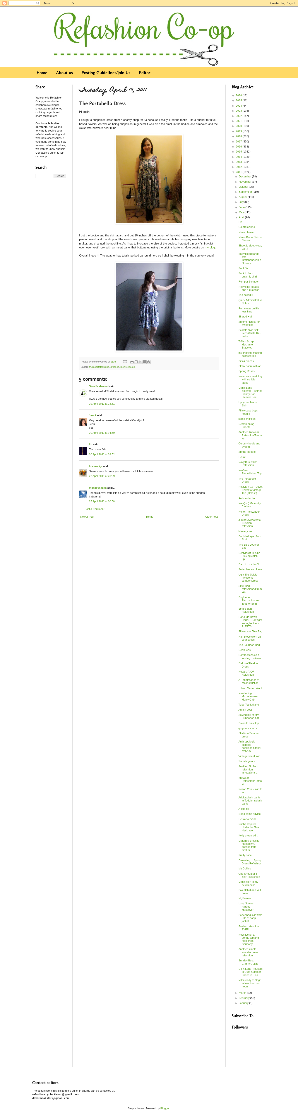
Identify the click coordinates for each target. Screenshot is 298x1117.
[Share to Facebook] (144, 362)
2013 (239, 161)
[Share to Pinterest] (148, 362)
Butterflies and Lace (250, 569)
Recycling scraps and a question (248, 288)
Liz (90, 444)
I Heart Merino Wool (250, 688)
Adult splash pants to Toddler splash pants (250, 800)
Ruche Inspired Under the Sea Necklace (248, 827)
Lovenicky (95, 466)
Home (42, 72)
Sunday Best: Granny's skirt (248, 962)
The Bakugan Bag (249, 645)
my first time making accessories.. (250, 354)
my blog (210, 247)
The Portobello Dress (247, 480)
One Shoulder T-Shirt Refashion (249, 875)
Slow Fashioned (98, 386)
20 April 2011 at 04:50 (102, 432)
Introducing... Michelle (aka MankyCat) (248, 696)
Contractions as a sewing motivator (250, 657)
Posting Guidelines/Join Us (106, 72)
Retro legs (244, 650)
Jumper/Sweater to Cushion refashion (249, 523)
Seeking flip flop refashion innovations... (247, 769)
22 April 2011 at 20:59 (102, 476)
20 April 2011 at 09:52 (102, 454)
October (244, 186)
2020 (239, 126)
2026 (239, 95)
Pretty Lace (245, 855)
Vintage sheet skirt (249, 756)
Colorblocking (246, 227)
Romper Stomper (248, 281)
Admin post (245, 709)
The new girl (245, 295)
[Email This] (132, 362)
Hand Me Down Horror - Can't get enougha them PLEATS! (250, 622)
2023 (239, 110)
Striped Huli (245, 316)
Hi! (240, 222)
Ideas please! (246, 232)
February (244, 998)
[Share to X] (140, 362)
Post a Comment (94, 509)
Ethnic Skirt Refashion (246, 610)
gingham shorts (247, 728)
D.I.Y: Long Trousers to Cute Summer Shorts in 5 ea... (250, 972)
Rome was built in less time (249, 310)
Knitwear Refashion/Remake (250, 781)
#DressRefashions (99, 367)
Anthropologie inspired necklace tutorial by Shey (249, 746)
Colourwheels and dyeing (249, 445)
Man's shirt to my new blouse (248, 883)
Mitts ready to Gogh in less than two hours (249, 983)
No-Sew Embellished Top (250, 472)
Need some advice (249, 813)
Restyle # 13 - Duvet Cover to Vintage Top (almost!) (250, 490)
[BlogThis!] (136, 362)
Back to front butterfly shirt (247, 275)
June (242, 207)
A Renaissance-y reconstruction (248, 681)
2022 (239, 116)
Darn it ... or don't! (248, 564)
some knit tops (246, 418)
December (245, 176)
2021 (239, 121)
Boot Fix (243, 268)
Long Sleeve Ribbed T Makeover (245, 906)
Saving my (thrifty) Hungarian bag (249, 716)
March (243, 992)
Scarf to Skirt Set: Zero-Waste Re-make (249, 333)
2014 (239, 156)
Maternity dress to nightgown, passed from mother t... (248, 845)
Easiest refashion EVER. (248, 928)
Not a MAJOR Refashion (246, 673)
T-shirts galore (246, 761)
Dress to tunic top (248, 723)
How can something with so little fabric (250, 379)
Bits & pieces (246, 361)
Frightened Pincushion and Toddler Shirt (249, 600)
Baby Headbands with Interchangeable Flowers (249, 258)
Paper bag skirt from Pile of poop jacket (250, 918)
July (241, 202)
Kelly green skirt (247, 835)
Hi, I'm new (244, 898)
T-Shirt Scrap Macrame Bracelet (246, 344)
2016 (239, 146)
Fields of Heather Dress (248, 665)
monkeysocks (127, 367)
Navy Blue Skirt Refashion (247, 464)
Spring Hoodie (247, 451)
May (242, 212)
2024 (239, 105)
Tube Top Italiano (248, 704)
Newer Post (87, 516)
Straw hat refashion (249, 366)
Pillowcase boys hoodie (248, 412)
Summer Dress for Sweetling (249, 323)
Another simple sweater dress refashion (248, 952)
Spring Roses (246, 371)
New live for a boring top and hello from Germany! (248, 939)
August (243, 197)
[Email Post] (125, 361)
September (246, 191)
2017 (239, 141)
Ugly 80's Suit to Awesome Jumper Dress (248, 578)
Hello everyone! (247, 819)
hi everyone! (245, 531)
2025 (239, 100)
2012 (239, 166)
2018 (239, 136)
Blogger (165, 1108)
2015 (239, 151)
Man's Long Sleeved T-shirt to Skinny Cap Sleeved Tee (250, 392)
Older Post (211, 516)
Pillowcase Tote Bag (250, 631)
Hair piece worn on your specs (249, 638)
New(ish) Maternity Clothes (249, 505)
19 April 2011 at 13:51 (102, 403)
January (244, 1003)
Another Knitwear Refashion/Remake (250, 435)
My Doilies (244, 868)
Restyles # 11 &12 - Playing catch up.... (249, 556)
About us (64, 72)
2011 (239, 172)
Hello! (241, 457)
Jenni (92, 415)
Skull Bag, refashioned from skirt (250, 589)
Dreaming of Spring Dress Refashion (250, 862)
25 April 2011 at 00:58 (102, 501)
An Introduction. (247, 498)
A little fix (243, 808)
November (245, 181)
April (242, 217)
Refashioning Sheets (246, 426)
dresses (114, 367)
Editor (145, 72)
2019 (239, 131)
